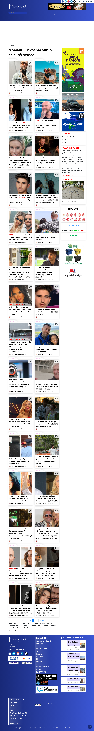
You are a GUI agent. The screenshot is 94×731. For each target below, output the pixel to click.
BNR (70, 230)
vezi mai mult (68, 175)
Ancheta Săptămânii (43, 641)
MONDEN (29, 15)
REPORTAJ (23, 15)
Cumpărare (76, 230)
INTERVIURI (15, 15)
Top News (39, 646)
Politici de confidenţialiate (19, 715)
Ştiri (37, 651)
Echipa (38, 669)
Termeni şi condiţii (16, 718)
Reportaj (39, 654)
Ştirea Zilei (40, 644)
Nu (65, 142)
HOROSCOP (73, 209)
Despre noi (14, 703)
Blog (37, 659)
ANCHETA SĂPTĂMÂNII (51, 15)
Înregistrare (89, 2)
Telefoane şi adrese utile (18, 713)
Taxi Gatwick (50, 701)
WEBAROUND (75, 728)
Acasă (10, 45)
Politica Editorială (42, 667)
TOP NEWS (41, 15)
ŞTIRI (9, 15)
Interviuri (39, 656)
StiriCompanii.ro (51, 702)
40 (43, 620)
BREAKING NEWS (72, 15)
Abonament (14, 723)
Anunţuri (13, 710)
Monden (12, 60)
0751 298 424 (12, 646)
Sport (38, 664)
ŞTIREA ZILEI (63, 15)
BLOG (35, 15)
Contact (13, 708)
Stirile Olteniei (50, 703)
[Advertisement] (47, 31)
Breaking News (41, 649)
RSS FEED (13, 721)
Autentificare (80, 2)
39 (40, 620)
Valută (64, 230)
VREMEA (73, 236)
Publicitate (13, 705)
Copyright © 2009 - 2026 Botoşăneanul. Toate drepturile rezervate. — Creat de (47, 728)
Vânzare (82, 230)
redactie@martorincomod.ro (16, 649)
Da (65, 139)
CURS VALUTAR (73, 225)
